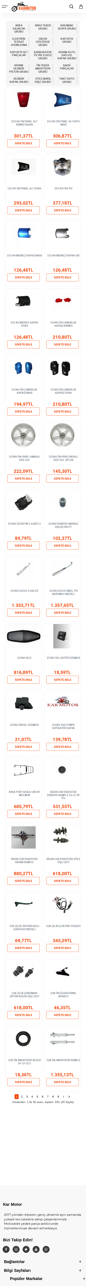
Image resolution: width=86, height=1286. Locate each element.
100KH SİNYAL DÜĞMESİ (24, 724)
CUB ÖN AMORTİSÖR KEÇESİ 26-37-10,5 (24, 1062)
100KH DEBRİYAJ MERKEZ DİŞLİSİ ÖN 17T (63, 525)
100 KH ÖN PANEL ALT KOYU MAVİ (63, 123)
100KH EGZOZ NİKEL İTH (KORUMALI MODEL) (63, 592)
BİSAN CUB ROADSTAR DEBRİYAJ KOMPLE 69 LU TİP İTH (63, 795)
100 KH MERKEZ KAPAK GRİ (63, 255)
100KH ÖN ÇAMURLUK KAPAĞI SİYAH (63, 391)
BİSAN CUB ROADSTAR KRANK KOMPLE (24, 861)
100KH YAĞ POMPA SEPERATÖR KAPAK (63, 726)
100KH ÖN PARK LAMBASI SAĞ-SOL (24, 458)
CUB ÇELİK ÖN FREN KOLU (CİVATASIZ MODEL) (24, 928)
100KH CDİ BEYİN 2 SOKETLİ (24, 523)
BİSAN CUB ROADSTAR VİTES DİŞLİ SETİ (63, 861)
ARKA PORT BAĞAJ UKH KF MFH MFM (24, 793)
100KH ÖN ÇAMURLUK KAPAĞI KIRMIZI (63, 324)
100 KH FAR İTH (63, 188)
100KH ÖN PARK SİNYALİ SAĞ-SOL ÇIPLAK (63, 458)
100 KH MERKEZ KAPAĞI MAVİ (24, 255)
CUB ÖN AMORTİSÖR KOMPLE (63, 1060)
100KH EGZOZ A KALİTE (24, 590)
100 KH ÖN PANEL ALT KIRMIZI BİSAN (24, 123)
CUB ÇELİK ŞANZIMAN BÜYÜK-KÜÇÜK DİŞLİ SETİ (24, 995)
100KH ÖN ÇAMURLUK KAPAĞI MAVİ (24, 391)
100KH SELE (24, 657)
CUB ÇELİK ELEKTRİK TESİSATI (63, 926)
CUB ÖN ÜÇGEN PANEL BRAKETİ (63, 995)
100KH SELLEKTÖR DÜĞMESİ (63, 657)
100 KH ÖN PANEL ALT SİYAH (24, 188)
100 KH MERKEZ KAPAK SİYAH (24, 324)
